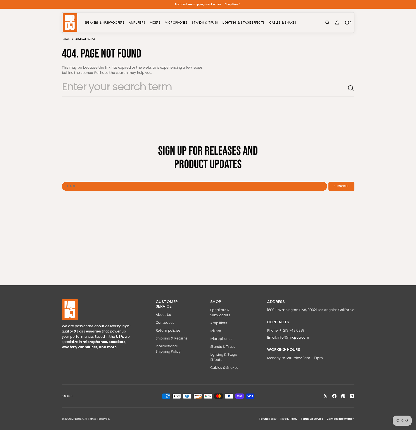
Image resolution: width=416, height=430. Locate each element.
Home (66, 39)
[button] (327, 22)
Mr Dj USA (77, 419)
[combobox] (204, 88)
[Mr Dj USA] (70, 22)
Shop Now (231, 4)
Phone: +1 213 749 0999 (285, 330)
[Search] (350, 88)
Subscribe (341, 186)
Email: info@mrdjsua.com (288, 337)
